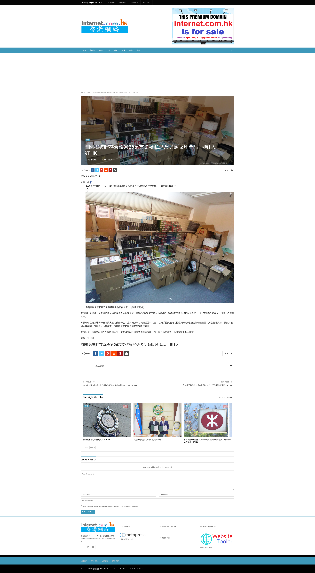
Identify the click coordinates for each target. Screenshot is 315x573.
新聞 (92, 50)
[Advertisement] (157, 71)
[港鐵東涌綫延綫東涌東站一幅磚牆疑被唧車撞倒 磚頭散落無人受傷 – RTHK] (208, 420)
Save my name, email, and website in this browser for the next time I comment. (111, 506)
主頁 (84, 50)
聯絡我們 (146, 2)
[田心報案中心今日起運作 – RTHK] (107, 420)
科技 (131, 50)
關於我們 (111, 2)
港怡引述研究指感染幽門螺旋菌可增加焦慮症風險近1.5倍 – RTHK (110, 385)
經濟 (101, 50)
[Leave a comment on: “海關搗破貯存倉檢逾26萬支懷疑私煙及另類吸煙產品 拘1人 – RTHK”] (231, 170)
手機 (138, 50)
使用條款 (122, 2)
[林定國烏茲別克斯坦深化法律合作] (158, 420)
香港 (87, 140)
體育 (116, 50)
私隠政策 (134, 2)
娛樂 (108, 50)
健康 (123, 50)
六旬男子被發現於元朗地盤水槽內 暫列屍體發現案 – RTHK (207, 385)
